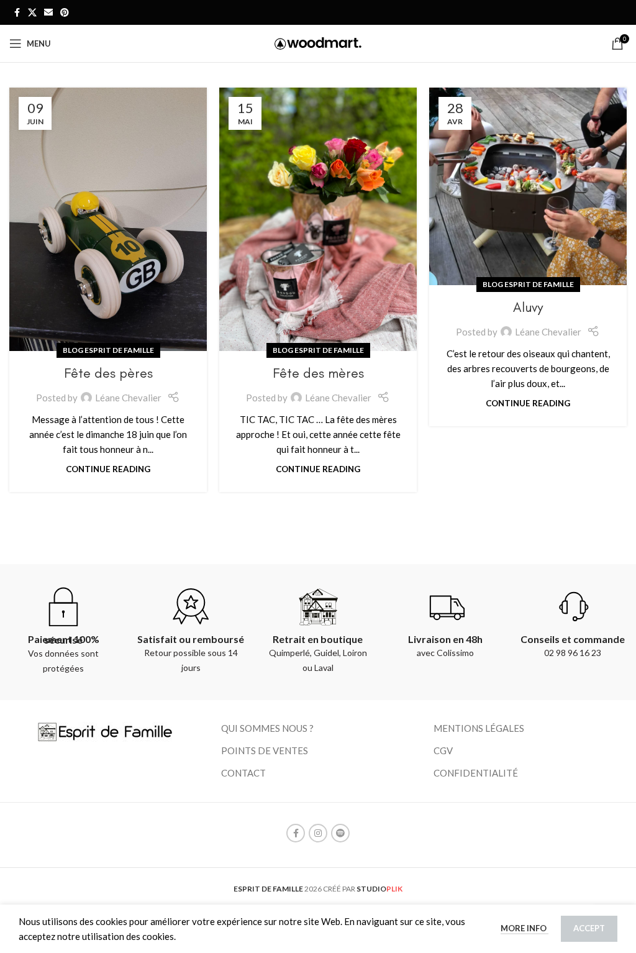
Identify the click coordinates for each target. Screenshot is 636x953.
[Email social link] (48, 12)
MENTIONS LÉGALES (479, 728)
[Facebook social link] (16, 12)
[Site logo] (318, 42)
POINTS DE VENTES (264, 750)
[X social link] (32, 12)
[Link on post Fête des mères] (318, 219)
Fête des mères (318, 373)
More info (524, 928)
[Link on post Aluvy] (528, 186)
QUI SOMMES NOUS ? (267, 728)
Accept (589, 928)
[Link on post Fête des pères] (108, 219)
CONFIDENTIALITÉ (476, 772)
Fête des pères (108, 373)
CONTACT (243, 772)
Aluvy (528, 307)
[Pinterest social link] (65, 12)
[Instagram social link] (318, 833)
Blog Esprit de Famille (108, 350)
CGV (443, 750)
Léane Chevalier (128, 397)
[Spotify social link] (340, 833)
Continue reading (108, 469)
